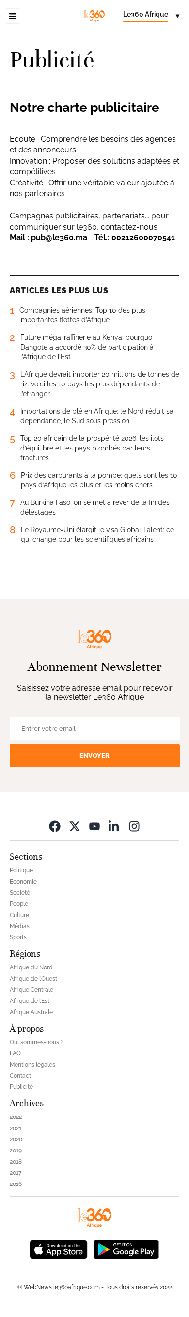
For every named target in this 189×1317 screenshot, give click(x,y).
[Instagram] (134, 826)
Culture (19, 915)
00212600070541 (143, 237)
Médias (20, 926)
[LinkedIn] (114, 826)
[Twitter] (74, 826)
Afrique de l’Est (29, 1001)
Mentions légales (32, 1064)
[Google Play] (126, 1249)
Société (20, 892)
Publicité (21, 1087)
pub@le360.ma (59, 237)
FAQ (15, 1053)
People (19, 903)
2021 (15, 1128)
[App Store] (59, 1249)
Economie (23, 881)
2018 (16, 1161)
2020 (16, 1139)
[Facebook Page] (55, 826)
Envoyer (94, 755)
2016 (16, 1184)
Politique (21, 870)
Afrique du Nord (31, 967)
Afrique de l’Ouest (33, 978)
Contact (20, 1075)
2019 (16, 1150)
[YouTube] (94, 826)
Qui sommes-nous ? (36, 1042)
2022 (16, 1117)
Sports (18, 937)
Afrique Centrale (31, 989)
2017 (15, 1172)
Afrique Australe (31, 1012)
